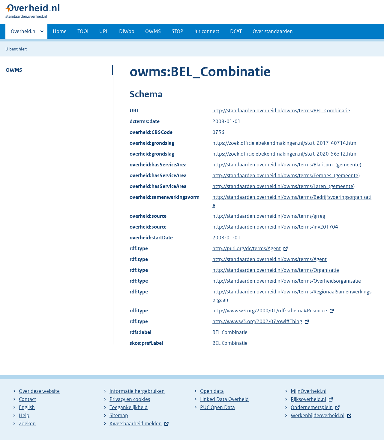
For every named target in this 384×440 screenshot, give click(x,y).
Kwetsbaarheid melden (136, 423)
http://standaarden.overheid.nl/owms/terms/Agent (269, 259)
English (27, 407)
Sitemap (119, 415)
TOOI (82, 31)
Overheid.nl (24, 33)
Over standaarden (273, 31)
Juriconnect (206, 31)
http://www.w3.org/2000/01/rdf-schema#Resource (269, 310)
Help (24, 415)
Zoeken (27, 423)
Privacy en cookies (130, 399)
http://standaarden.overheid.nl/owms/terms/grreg (268, 216)
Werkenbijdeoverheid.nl (317, 415)
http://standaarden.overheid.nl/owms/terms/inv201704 (275, 226)
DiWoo (126, 31)
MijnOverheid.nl (308, 391)
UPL (103, 31)
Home (60, 31)
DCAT (236, 31)
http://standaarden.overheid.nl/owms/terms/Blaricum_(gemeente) (286, 164)
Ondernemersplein (312, 407)
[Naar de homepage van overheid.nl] (32, 9)
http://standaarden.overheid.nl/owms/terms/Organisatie (275, 270)
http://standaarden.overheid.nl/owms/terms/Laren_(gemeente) (283, 186)
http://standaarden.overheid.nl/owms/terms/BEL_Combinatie (281, 110)
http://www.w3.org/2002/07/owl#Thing (257, 321)
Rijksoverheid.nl (308, 399)
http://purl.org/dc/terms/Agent (246, 248)
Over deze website (39, 391)
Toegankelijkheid (129, 407)
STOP (177, 31)
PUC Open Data (217, 407)
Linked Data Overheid (224, 399)
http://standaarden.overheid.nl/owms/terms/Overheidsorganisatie (286, 281)
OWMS (153, 31)
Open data (212, 391)
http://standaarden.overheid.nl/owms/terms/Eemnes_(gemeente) (286, 175)
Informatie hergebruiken (137, 391)
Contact (27, 399)
